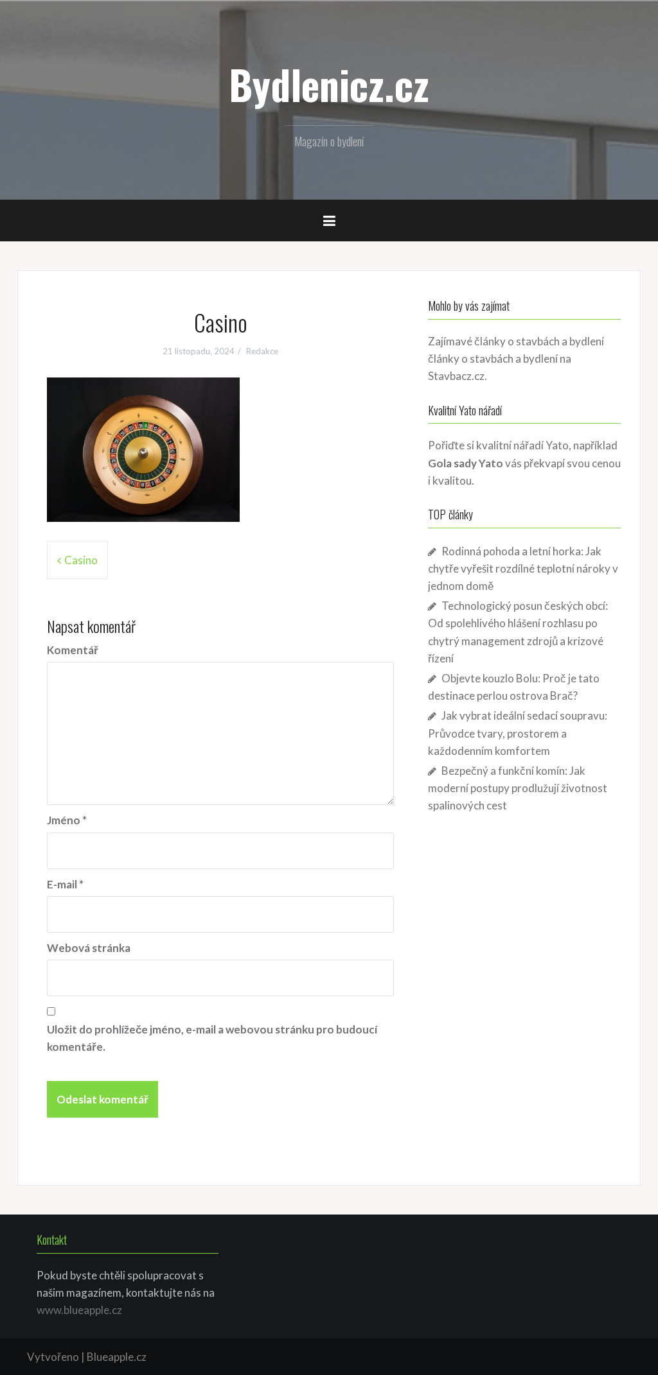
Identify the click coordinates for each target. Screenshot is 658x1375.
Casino (81, 560)
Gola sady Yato (465, 463)
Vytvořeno (53, 1356)
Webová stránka (88, 948)
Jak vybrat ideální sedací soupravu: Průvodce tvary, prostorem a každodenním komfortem (517, 733)
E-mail (65, 884)
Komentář (72, 650)
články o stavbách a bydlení (493, 358)
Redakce (262, 351)
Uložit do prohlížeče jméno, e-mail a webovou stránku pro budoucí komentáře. (212, 1038)
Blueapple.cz (117, 1356)
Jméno (67, 820)
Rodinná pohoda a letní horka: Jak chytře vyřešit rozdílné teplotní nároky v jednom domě (523, 568)
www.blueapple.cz (79, 1310)
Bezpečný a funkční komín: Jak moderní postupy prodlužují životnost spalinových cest (517, 788)
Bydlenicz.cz (329, 84)
